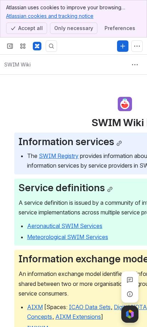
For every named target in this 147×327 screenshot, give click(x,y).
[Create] (122, 46)
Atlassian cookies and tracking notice (49, 16)
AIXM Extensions (78, 316)
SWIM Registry (58, 155)
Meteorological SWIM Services (67, 237)
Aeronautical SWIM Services (64, 225)
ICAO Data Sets (90, 307)
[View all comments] (130, 280)
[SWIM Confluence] (37, 46)
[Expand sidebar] (10, 46)
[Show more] (137, 46)
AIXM (35, 307)
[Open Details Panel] (130, 294)
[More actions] (135, 64)
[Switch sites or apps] (23, 46)
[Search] (51, 46)
